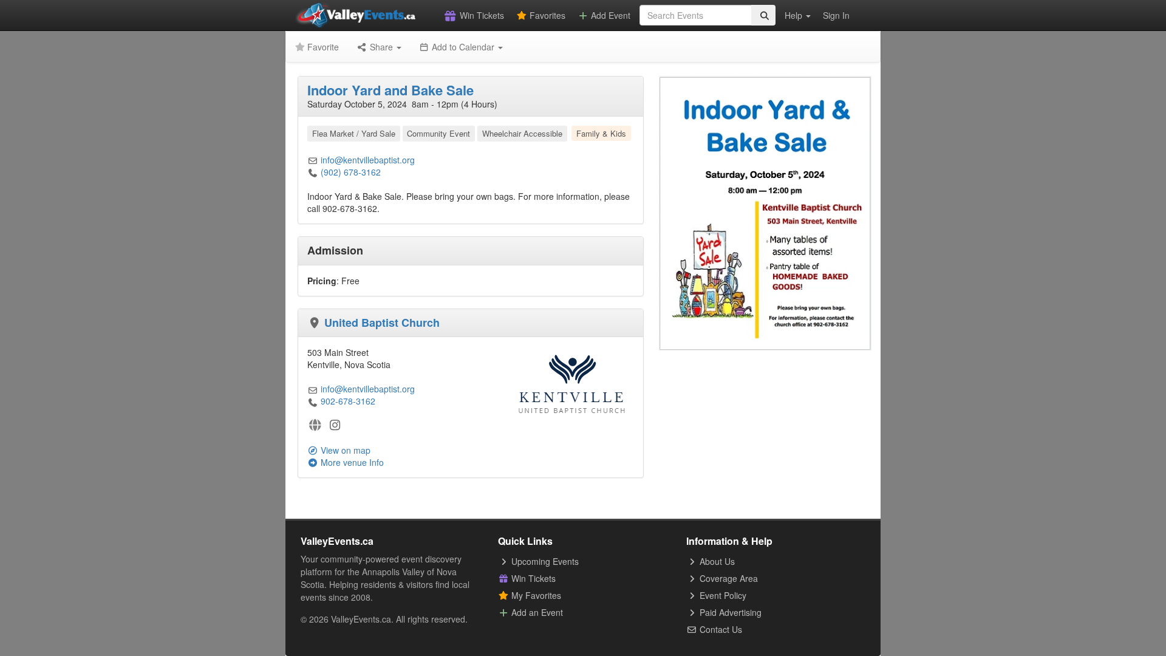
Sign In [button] (836, 15)
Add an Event (536, 612)
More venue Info (351, 462)
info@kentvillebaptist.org (368, 160)
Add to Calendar (463, 47)
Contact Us (719, 629)
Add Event (609, 15)
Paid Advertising (729, 612)
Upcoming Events (544, 561)
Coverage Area (727, 578)
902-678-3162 (348, 401)
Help (795, 15)
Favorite (322, 47)
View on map (344, 450)
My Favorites (535, 595)
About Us (716, 561)
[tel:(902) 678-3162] (312, 172)
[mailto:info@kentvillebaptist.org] (312, 160)
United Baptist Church (382, 322)
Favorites (546, 15)
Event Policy (721, 595)
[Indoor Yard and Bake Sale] (765, 212)
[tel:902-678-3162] (312, 401)
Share (381, 47)
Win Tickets (480, 15)
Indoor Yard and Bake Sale (390, 90)
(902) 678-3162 (351, 172)
